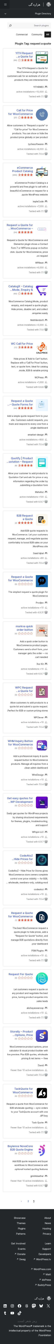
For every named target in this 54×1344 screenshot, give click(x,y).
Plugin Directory (43, 13)
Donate (20, 1254)
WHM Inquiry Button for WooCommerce (20, 742)
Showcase (20, 1217)
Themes (21, 1223)
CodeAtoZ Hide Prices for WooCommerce (23, 857)
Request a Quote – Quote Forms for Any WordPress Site (20, 402)
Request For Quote (21, 974)
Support (46, 1248)
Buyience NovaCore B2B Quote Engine (20, 1148)
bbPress (45, 1279)
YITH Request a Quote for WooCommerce (23, 55)
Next (21, 1201)
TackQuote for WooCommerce (23, 1090)
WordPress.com (41, 1269)
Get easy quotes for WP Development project (20, 800)
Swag (21, 1259)
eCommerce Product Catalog (22, 169)
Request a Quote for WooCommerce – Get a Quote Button (20, 226)
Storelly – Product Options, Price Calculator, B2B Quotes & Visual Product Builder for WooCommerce (21, 1033)
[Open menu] (5, 4)
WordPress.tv (42, 1259)
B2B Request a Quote (25, 517)
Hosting (46, 1228)
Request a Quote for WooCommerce (20, 578)
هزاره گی (39, 1298)
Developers (45, 1254)
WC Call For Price (22, 343)
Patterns (21, 1233)
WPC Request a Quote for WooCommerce (23, 689)
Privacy (47, 1233)
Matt (47, 1274)
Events (22, 1248)
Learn (48, 1243)
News (48, 1223)
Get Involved (18, 1243)
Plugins (22, 1228)
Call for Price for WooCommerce (20, 112)
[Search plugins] (10, 26)
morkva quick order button (24, 628)
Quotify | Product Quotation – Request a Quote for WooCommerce (20, 460)
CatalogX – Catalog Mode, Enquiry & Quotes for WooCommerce (20, 288)
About (47, 1217)
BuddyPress (43, 1284)
